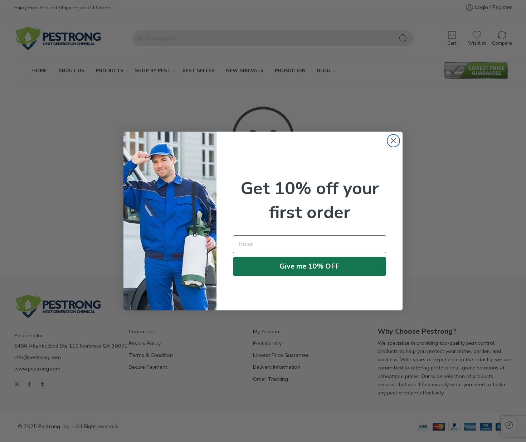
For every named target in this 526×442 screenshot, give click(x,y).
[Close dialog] (393, 140)
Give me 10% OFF (309, 266)
